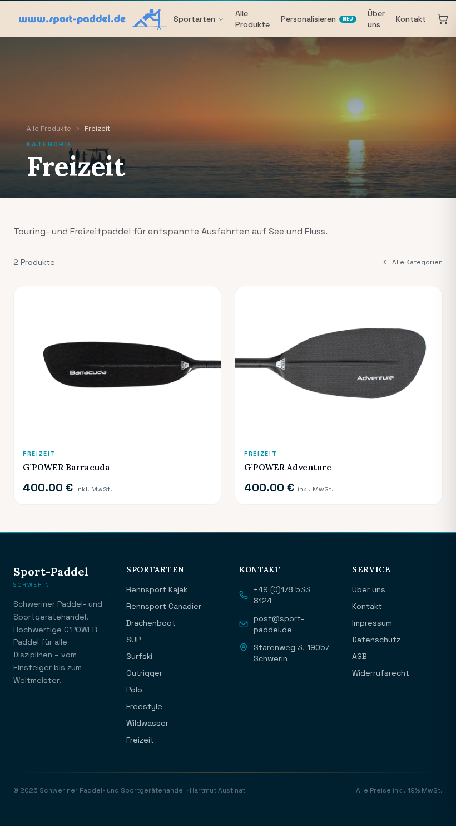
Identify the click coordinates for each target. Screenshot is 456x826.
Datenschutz (376, 640)
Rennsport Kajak (156, 589)
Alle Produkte (252, 19)
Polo (134, 690)
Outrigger (144, 673)
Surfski (139, 656)
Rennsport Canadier (163, 606)
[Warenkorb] (443, 19)
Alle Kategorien (417, 262)
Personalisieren (317, 19)
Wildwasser (147, 723)
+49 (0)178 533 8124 (282, 595)
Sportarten (194, 19)
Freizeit (140, 740)
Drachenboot (151, 623)
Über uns (376, 19)
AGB (359, 656)
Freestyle (144, 706)
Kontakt (411, 19)
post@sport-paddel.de (279, 624)
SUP (133, 640)
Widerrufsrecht (380, 673)
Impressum (372, 623)
